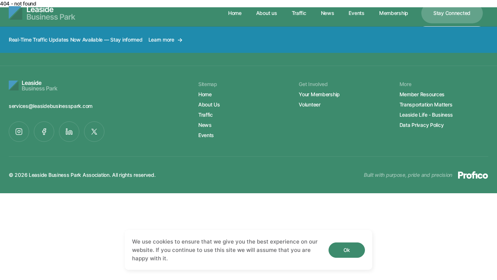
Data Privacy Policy (421, 125)
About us (266, 13)
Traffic (299, 13)
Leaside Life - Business (426, 115)
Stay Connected (451, 13)
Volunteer (309, 104)
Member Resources (422, 94)
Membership (393, 13)
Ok (346, 250)
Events (356, 13)
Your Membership (319, 94)
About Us (209, 104)
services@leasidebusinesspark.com (50, 106)
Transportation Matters (426, 104)
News (327, 13)
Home (235, 13)
